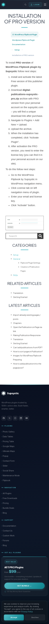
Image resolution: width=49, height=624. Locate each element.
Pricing (6, 503)
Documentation (9, 526)
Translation (18, 293)
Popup (5, 456)
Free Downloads (10, 498)
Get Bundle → (24, 586)
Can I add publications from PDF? (27, 347)
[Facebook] (3, 418)
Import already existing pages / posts (26, 317)
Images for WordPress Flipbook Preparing (27, 357)
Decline (35, 617)
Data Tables (8, 436)
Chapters (17, 323)
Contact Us (7, 531)
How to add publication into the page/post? (27, 365)
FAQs (15, 275)
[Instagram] (15, 418)
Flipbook (6, 480)
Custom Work (8, 536)
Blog (5, 513)
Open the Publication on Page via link (27, 329)
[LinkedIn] (21, 418)
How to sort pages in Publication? (28, 351)
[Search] (25, 4)
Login (36, 5)
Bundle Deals (8, 508)
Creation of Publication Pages (30, 269)
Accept (14, 617)
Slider (5, 466)
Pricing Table (8, 441)
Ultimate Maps (9, 451)
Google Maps (8, 446)
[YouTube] (26, 418)
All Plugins (7, 493)
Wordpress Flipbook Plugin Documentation (23, 42)
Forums (6, 540)
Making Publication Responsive (27, 335)
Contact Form (9, 461)
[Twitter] (9, 418)
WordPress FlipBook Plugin (26, 34)
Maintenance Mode (11, 475)
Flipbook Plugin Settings (30, 263)
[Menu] (45, 4)
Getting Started (20, 297)
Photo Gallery (9, 432)
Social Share (8, 471)
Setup (17, 50)
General (16, 259)
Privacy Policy (27, 611)
